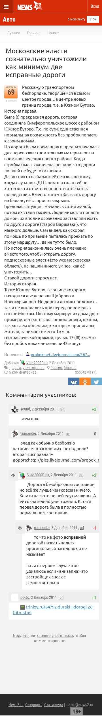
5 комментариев (23, 372)
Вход (95, 6)
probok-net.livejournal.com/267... (60, 354)
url (62, 409)
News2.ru (16, 704)
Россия (56, 367)
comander (28, 433)
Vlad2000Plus (37, 363)
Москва (70, 367)
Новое (52, 33)
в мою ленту (76, 19)
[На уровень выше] (13, 475)
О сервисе (33, 704)
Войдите (21, 635)
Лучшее (13, 33)
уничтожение (33, 367)
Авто (9, 19)
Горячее (34, 33)
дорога (15, 367)
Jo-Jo (24, 597)
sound (25, 409)
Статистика (53, 704)
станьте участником (55, 635)
